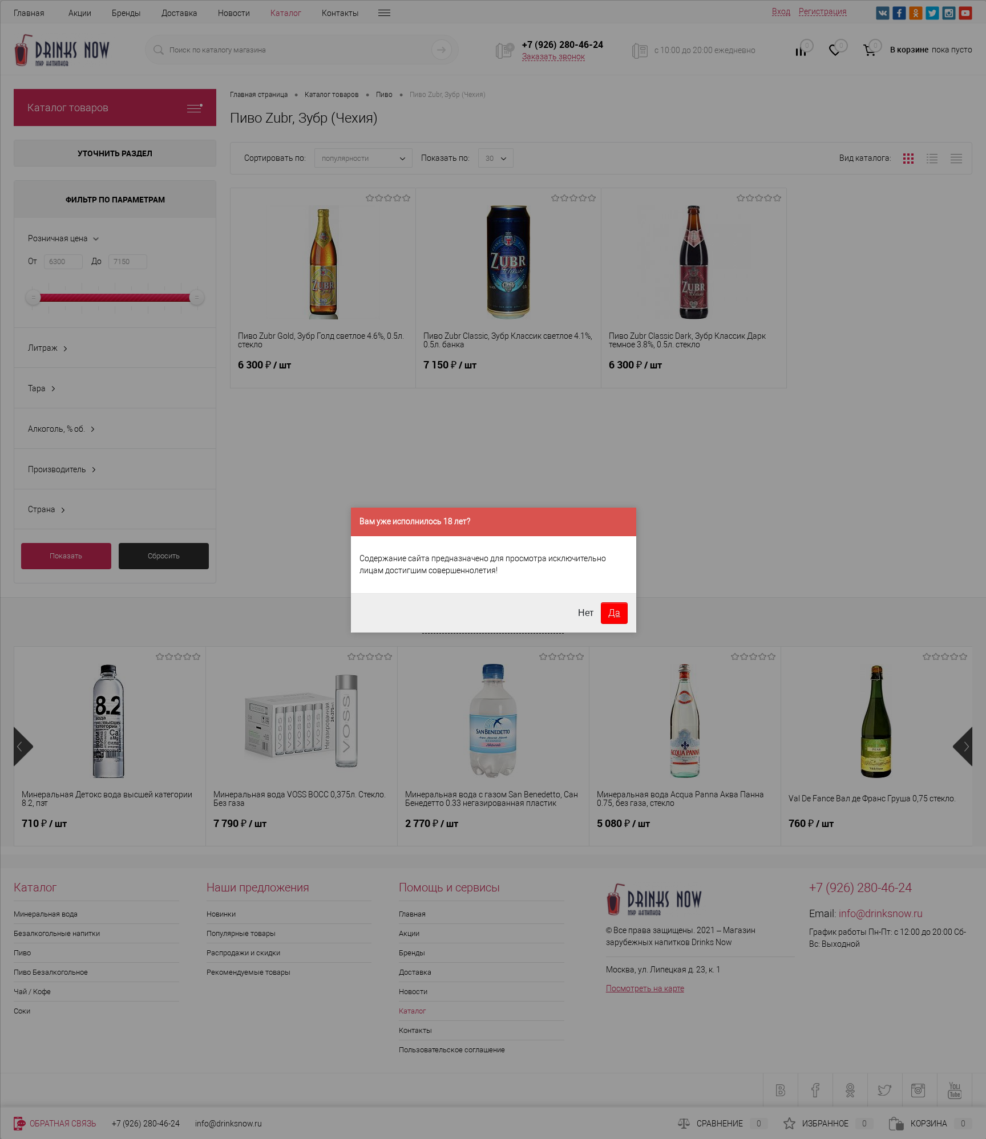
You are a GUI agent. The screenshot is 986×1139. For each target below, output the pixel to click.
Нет (585, 613)
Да (614, 612)
